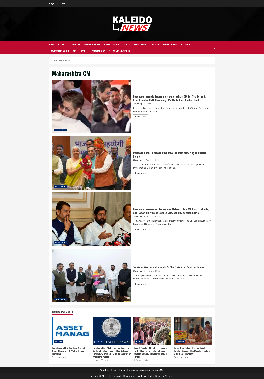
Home (51, 44)
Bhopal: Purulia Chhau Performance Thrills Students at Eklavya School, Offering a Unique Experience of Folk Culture (152, 331)
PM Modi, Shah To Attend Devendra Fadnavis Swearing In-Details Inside (91, 163)
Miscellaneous (140, 44)
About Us (104, 369)
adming (138, 104)
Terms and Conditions (119, 50)
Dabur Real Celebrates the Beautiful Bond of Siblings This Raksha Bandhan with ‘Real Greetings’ (193, 331)
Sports (84, 50)
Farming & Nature (92, 44)
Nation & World (170, 44)
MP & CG (155, 44)
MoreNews (155, 375)
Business (62, 44)
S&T (74, 50)
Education (75, 44)
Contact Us (157, 369)
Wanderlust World (60, 50)
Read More (140, 116)
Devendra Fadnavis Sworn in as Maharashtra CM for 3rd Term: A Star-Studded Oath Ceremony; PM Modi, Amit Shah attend (91, 106)
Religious (185, 44)
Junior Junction (111, 44)
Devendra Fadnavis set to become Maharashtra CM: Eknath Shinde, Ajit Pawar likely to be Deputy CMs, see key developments (91, 219)
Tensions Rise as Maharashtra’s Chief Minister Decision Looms (91, 275)
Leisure (126, 44)
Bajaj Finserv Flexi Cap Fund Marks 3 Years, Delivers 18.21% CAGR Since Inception (71, 331)
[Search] (214, 47)
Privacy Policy (98, 50)
